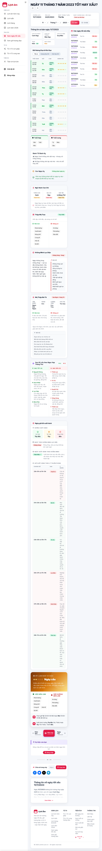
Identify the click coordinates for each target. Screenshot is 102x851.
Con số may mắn (79, 832)
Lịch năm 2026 (54, 826)
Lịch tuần (54, 818)
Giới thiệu (90, 814)
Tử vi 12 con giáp (67, 814)
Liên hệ (89, 816)
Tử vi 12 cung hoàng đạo (67, 819)
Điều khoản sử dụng (90, 824)
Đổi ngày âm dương (79, 814)
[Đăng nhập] (38, 8)
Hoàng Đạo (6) (45, 54)
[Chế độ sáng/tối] (33, 8)
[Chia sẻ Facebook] (35, 773)
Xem (75, 22)
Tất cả (36, 54)
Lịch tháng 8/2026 (54, 822)
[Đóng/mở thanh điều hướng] (25, 2)
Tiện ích (78, 810)
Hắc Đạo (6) (55, 54)
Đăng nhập (50, 752)
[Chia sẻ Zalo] (39, 773)
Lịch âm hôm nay (55, 814)
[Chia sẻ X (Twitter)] (44, 773)
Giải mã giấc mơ (79, 828)
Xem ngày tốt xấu (54, 831)
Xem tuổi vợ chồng (79, 819)
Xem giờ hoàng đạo (54, 835)
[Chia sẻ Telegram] (48, 773)
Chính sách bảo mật (90, 820)
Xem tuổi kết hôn (79, 823)
